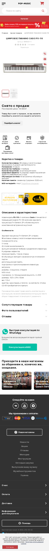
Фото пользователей (15, 310)
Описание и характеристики (19, 212)
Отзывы (6, 316)
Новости (24, 442)
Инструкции (24, 458)
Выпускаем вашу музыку (24, 467)
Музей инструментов (24, 471)
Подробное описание (30, 183)
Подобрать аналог (12, 123)
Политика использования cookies (32, 542)
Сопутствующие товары (17, 304)
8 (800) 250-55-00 (25, 530)
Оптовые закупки (24, 463)
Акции (24, 446)
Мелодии (24, 454)
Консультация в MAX (20, 347)
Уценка (24, 475)
